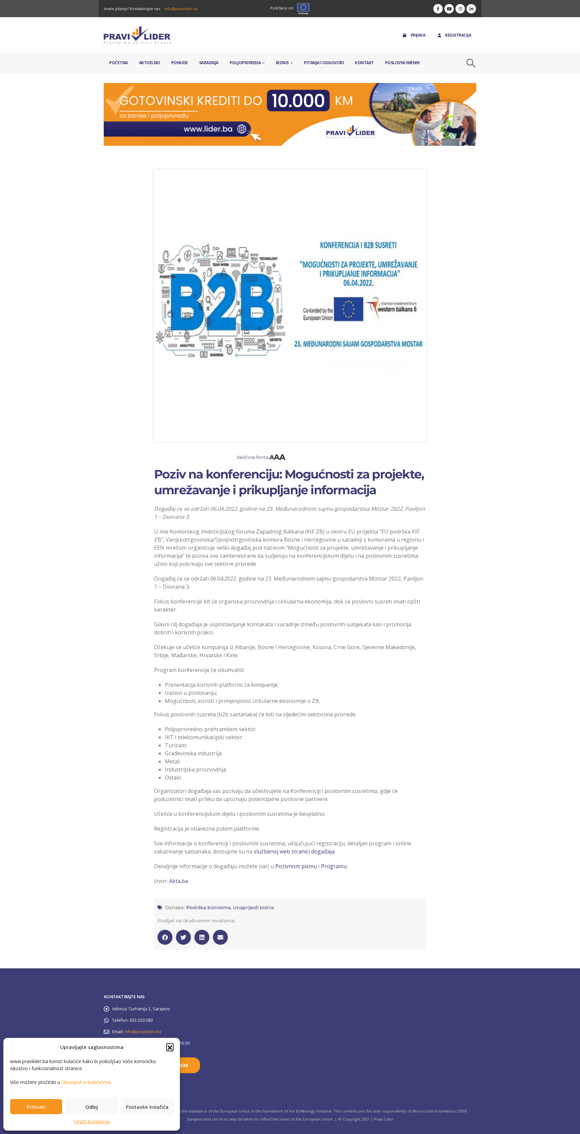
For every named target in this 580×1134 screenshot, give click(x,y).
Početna (118, 63)
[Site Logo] (137, 35)
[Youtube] (449, 8)
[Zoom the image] (290, 87)
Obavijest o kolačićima (85, 1082)
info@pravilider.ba (181, 8)
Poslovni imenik (402, 63)
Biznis (282, 63)
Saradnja (209, 63)
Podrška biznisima (208, 908)
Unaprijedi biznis (253, 908)
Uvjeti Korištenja (92, 1121)
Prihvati (36, 1106)
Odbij (91, 1106)
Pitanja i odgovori (324, 63)
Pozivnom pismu (296, 866)
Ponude (179, 63)
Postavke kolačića (147, 1106)
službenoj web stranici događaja (294, 851)
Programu (334, 866)
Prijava (418, 35)
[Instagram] (460, 8)
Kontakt (364, 63)
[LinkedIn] (471, 8)
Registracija (458, 35)
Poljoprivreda (245, 63)
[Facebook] (438, 8)
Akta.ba (178, 881)
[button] (169, 1047)
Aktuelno (149, 63)
